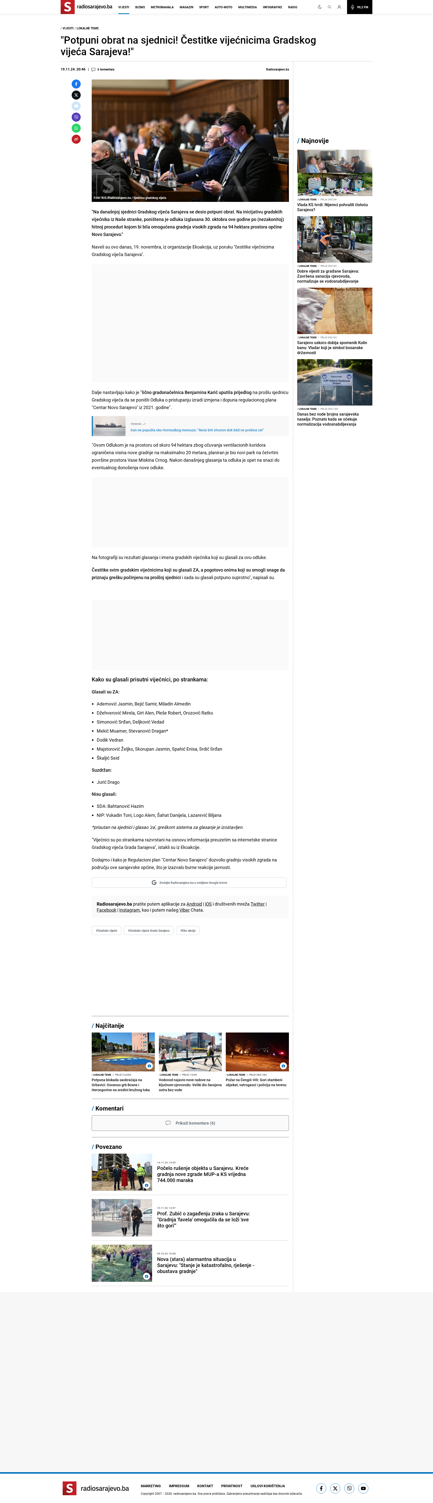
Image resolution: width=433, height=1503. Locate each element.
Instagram (129, 910)
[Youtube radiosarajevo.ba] (363, 1488)
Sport (204, 7)
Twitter (258, 904)
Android (194, 904)
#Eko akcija (187, 930)
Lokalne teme (88, 28)
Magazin (186, 7)
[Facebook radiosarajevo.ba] (321, 1488)
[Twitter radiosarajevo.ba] (335, 1488)
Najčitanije (109, 1025)
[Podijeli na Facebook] (76, 84)
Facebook (106, 910)
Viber (184, 910)
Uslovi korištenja (268, 1485)
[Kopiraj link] (76, 139)
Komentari (109, 1108)
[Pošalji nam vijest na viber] (349, 1488)
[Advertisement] (190, 323)
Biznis (140, 7)
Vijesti (123, 7)
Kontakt (205, 1485)
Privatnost (232, 1485)
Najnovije (315, 140)
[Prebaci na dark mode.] (319, 7)
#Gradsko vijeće (106, 930)
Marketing (151, 1485)
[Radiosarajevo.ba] (96, 1488)
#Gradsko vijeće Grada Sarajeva (148, 930)
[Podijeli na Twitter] (76, 95)
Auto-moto (223, 7)
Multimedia (247, 7)
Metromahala (162, 7)
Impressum (179, 1485)
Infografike (272, 7)
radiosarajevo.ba (184, 1493)
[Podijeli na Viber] (76, 117)
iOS (208, 904)
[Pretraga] (329, 7)
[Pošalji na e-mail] (76, 106)
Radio (292, 7)
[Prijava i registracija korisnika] (341, 7)
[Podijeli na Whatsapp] (76, 128)
